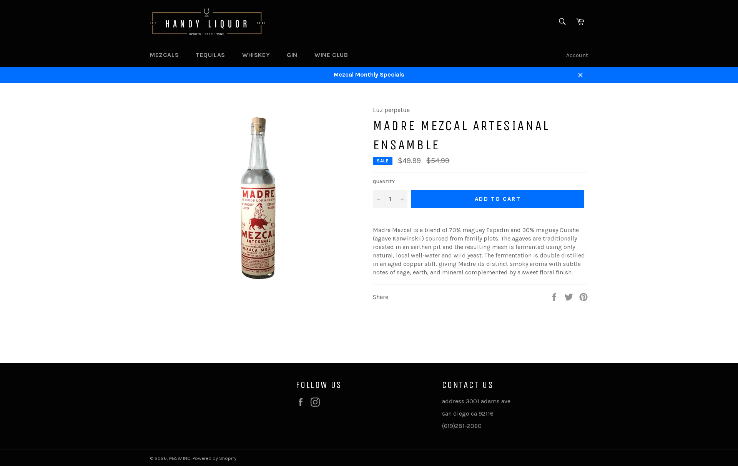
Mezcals (164, 54)
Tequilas (210, 54)
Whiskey (256, 54)
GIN (292, 54)
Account (577, 55)
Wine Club (331, 54)
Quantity (384, 181)
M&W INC (180, 458)
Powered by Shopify (214, 458)
